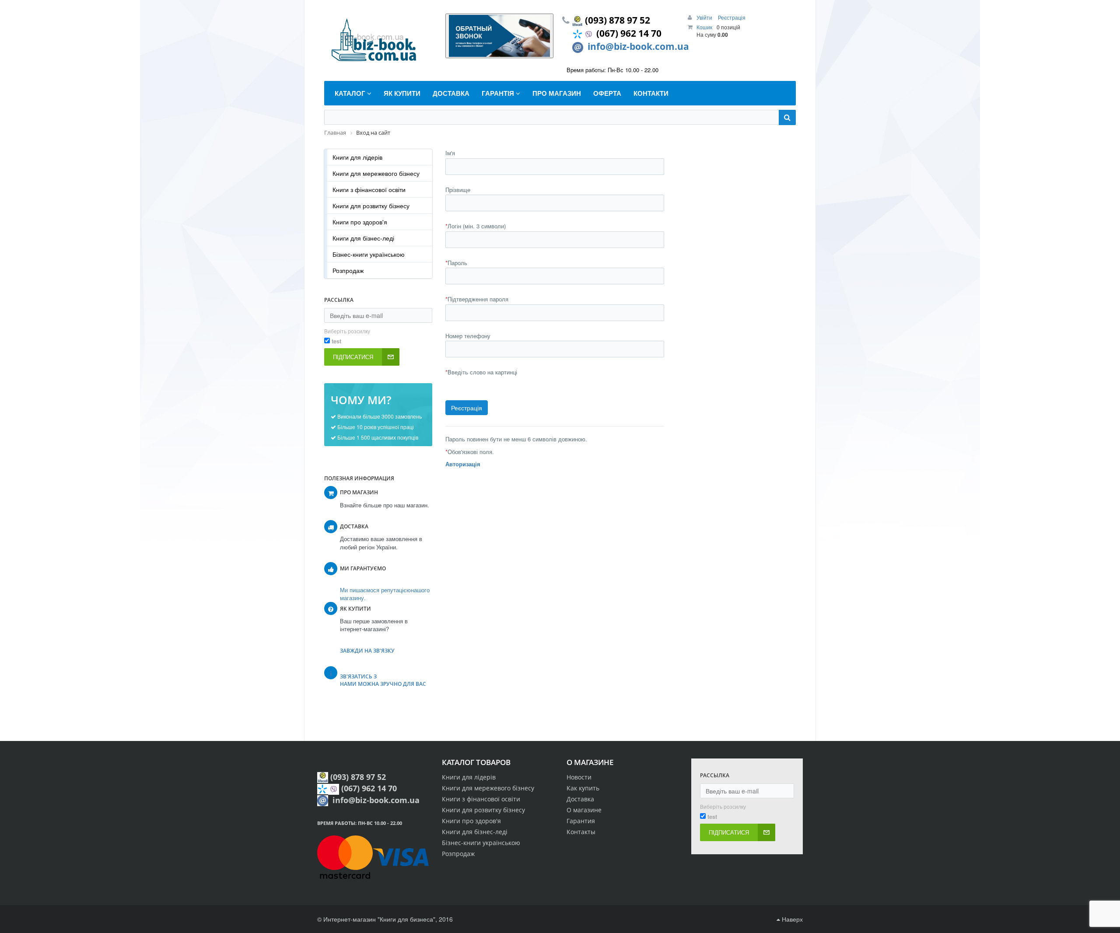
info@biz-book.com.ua (638, 46)
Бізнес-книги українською (368, 254)
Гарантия (581, 821)
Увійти (705, 17)
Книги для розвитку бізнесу (371, 205)
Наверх (791, 919)
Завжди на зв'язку (367, 650)
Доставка (580, 799)
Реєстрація (732, 17)
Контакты (581, 832)
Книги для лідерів (357, 157)
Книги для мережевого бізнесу (376, 173)
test (336, 341)
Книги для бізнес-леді (363, 238)
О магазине (584, 810)
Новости (579, 777)
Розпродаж (348, 270)
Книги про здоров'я (359, 221)
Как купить (583, 788)
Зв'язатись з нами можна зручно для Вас (383, 680)
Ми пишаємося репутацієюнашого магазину (385, 594)
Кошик (704, 27)
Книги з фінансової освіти (369, 189)
